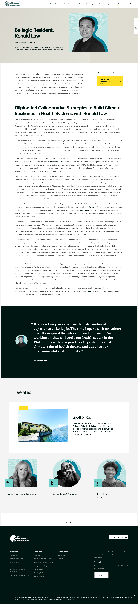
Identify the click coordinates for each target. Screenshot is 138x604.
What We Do (65, 4)
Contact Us (61, 555)
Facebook (110, 537)
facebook (136, 20)
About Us (53, 4)
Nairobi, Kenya (38, 569)
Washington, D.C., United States (44, 562)
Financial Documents (16, 558)
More (75, 438)
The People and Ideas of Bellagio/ (30, 22)
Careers (60, 558)
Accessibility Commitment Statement (18, 570)
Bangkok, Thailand (39, 573)
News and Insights (104, 4)
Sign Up (100, 575)
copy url (136, 32)
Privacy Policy (29, 599)
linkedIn (118, 537)
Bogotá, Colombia (39, 576)
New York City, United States (43, 558)
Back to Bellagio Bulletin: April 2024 (107, 81)
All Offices (37, 555)
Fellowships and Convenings (84, 4)
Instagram (122, 537)
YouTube (126, 537)
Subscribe (121, 4)
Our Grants (13, 555)
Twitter (114, 537)
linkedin (136, 28)
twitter (136, 24)
